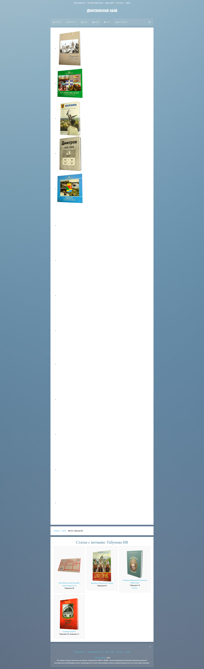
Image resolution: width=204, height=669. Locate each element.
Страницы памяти (69, 631)
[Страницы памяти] (69, 614)
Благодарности (79, 3)
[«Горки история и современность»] (70, 503)
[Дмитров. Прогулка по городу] (70, 260)
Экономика (122, 22)
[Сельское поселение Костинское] (70, 295)
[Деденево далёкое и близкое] (70, 48)
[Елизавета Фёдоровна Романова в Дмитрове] (135, 564)
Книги (108, 22)
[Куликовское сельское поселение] (70, 83)
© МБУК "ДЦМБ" (100, 658)
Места (84, 22)
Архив (128, 3)
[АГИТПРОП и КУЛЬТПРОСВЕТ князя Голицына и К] (69, 565)
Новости (72, 22)
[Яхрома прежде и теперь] (70, 399)
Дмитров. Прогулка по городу (102, 583)
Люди (96, 22)
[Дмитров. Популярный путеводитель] (70, 225)
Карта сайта (109, 3)
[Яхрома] (70, 118)
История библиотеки (95, 3)
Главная (58, 22)
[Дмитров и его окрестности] (70, 330)
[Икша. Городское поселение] (70, 188)
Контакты (120, 3)
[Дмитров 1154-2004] (70, 153)
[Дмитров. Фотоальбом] (70, 469)
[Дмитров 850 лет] (70, 434)
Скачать (135, 588)
